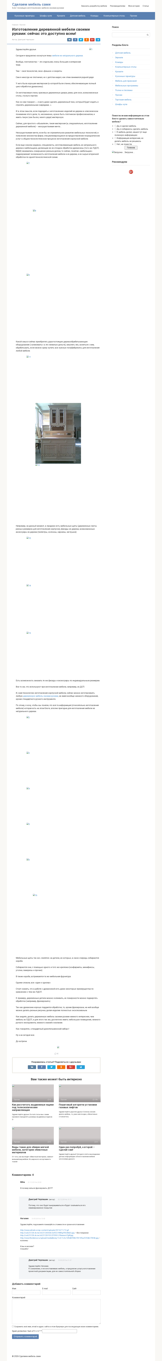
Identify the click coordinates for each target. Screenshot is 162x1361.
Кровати (61, 16)
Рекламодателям (117, 6)
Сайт (74, 1288)
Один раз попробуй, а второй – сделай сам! (77, 1148)
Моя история (134, 6)
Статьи (146, 6)
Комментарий (18, 1297)
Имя (14, 1288)
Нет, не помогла (124, 144)
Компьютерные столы (114, 16)
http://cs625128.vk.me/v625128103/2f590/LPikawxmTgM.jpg (46, 1235)
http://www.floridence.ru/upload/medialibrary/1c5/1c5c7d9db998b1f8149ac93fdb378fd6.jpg (59, 1238)
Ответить (27, 1194)
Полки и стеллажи (123, 90)
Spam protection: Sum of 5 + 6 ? (26, 1331)
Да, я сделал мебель (126, 126)
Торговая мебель (123, 99)
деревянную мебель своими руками (40, 696)
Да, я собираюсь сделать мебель (132, 129)
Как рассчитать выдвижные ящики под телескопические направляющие (33, 1107)
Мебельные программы (126, 85)
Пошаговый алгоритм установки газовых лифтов (78, 1106)
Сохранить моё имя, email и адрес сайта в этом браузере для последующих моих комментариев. (56, 1327)
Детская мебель (77, 16)
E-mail (45, 1288)
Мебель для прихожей (126, 81)
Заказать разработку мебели (94, 6)
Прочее (133, 16)
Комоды (94, 16)
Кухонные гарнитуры (25, 16)
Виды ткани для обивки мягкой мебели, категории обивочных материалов (30, 1150)
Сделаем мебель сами (31, 4)
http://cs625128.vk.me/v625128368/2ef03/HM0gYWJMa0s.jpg (47, 1233)
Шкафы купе (46, 16)
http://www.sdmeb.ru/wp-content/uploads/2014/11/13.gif (44, 1230)
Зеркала (119, 57)
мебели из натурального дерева (67, 55)
